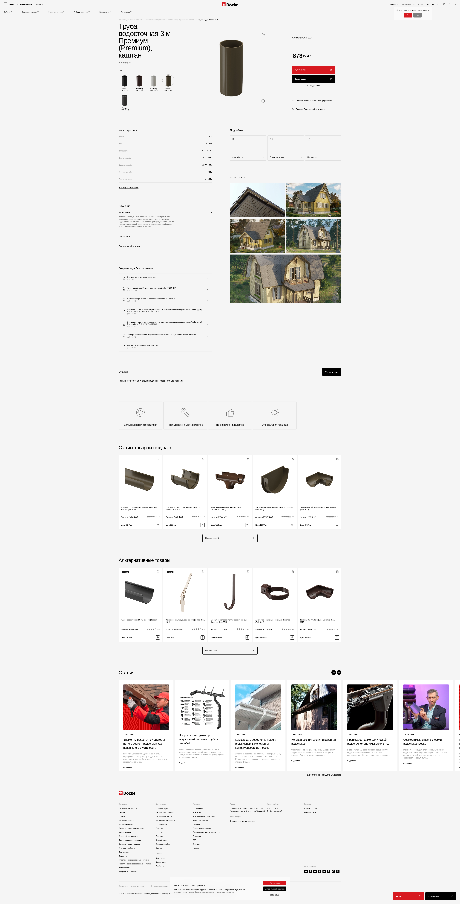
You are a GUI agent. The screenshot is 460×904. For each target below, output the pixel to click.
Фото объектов (162, 840)
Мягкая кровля (125, 832)
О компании (198, 808)
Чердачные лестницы (128, 872)
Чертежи (159, 832)
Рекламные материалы (165, 820)
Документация (162, 808)
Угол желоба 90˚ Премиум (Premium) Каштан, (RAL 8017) (318, 508)
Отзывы (196, 844)
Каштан (193, 20)
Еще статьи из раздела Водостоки (324, 775)
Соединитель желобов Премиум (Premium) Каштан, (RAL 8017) (183, 508)
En (455, 4)
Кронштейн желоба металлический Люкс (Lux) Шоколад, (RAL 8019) (229, 621)
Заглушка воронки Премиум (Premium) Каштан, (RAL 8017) (274, 508)
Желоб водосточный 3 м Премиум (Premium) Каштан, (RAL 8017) (139, 508)
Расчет (399, 896)
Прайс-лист (160, 866)
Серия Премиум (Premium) (178, 20)
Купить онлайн (301, 70)
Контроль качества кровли (204, 816)
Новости (196, 848)
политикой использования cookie (220, 892)
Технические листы (164, 816)
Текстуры (160, 836)
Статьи (159, 848)
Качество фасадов (200, 820)
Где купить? (394, 4)
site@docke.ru (310, 812)
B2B (194, 840)
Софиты (122, 816)
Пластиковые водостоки (155, 20)
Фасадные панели (29, 12)
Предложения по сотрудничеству (206, 832)
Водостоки (125, 12)
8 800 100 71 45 (310, 808)
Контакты (197, 812)
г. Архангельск (249, 821)
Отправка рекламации (202, 828)
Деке (121, 20)
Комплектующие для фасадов (131, 828)
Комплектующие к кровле (129, 844)
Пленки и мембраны (127, 848)
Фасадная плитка (55, 12)
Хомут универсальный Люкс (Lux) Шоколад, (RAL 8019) (272, 621)
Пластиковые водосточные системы (134, 860)
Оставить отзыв (332, 372)
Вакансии (197, 836)
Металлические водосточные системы (135, 864)
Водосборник (124, 868)
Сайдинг (7, 12)
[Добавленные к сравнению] (444, 4)
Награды (196, 824)
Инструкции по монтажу (165, 812)
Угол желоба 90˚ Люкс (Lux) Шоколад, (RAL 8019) (317, 621)
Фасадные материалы (128, 808)
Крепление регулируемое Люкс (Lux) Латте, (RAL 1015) (185, 621)
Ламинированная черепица (130, 840)
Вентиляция (104, 12)
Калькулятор (161, 862)
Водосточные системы (133, 20)
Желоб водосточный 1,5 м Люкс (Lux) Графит (139, 620)
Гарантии (159, 828)
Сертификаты (161, 824)
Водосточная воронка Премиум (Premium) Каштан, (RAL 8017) (227, 508)
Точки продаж (300, 79)
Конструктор (161, 858)
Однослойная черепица (128, 836)
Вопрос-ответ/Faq (163, 844)
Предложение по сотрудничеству (132, 886)
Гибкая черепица (81, 12)
